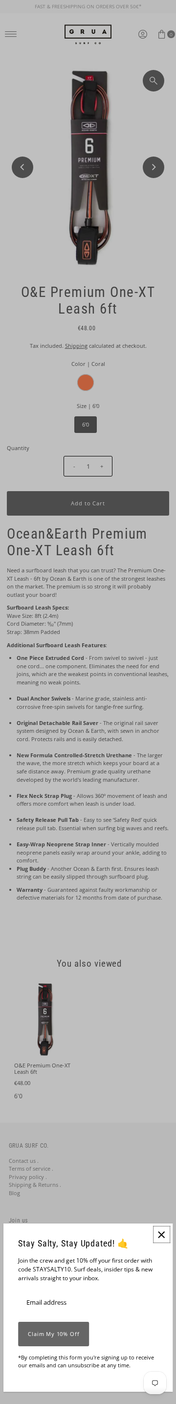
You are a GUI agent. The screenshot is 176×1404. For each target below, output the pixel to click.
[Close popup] (161, 1234)
